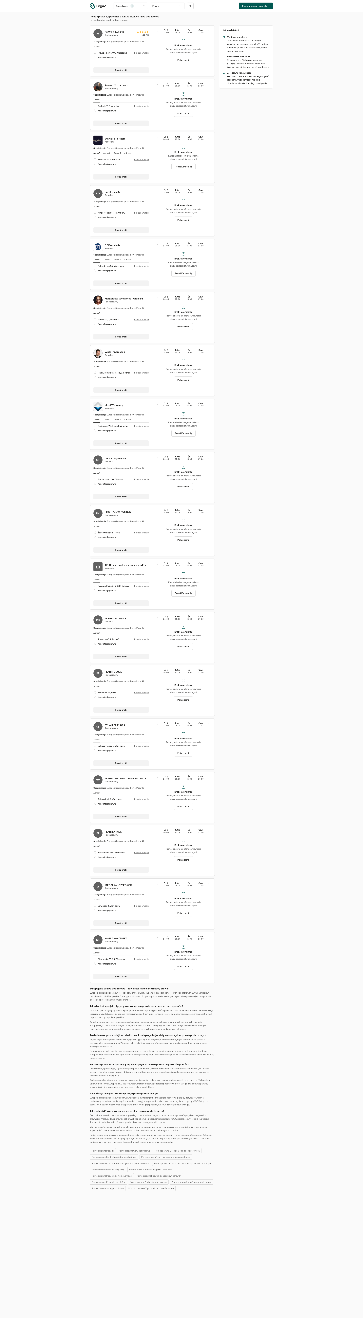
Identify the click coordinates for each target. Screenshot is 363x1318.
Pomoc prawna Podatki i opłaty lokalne (148, 1182)
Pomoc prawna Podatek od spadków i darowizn (159, 1176)
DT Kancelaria (112, 245)
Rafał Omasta (113, 192)
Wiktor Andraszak (115, 352)
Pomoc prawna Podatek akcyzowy (108, 1169)
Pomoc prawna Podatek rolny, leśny (108, 1182)
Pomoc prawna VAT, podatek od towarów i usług (151, 1188)
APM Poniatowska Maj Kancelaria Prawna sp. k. (127, 565)
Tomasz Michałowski (116, 85)
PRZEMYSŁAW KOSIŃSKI (118, 512)
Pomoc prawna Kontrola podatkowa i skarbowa (114, 1157)
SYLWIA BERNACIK (115, 725)
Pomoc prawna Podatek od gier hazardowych (150, 1169)
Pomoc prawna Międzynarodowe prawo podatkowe (165, 1157)
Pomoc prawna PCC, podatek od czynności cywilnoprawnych (120, 1163)
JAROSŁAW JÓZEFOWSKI (118, 885)
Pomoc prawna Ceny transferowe (134, 1150)
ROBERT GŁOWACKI (116, 618)
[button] (190, 6)
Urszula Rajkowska (115, 458)
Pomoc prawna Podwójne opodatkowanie (191, 1182)
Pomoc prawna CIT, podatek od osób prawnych (177, 1150)
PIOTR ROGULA (113, 672)
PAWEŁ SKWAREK (114, 32)
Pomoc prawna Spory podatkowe (108, 1188)
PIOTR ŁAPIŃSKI (113, 832)
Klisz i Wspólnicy (114, 405)
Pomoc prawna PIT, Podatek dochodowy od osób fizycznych (182, 1163)
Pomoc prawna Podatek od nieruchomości (112, 1176)
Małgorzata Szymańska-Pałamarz (124, 298)
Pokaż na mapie (141, 52)
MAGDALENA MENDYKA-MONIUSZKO (125, 778)
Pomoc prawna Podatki (103, 1150)
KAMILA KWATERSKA (116, 938)
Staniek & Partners (115, 138)
